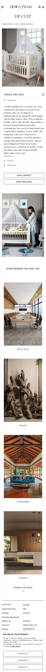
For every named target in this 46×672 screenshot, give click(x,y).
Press (5, 629)
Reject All (23, 667)
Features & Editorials (29, 630)
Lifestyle (6, 604)
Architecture (9, 609)
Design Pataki (7, 24)
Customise (23, 660)
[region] (23, 651)
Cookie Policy (15, 646)
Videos (5, 613)
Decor (26, 605)
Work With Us (30, 625)
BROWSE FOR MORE (23, 587)
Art (24, 609)
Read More (9, 156)
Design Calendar (10, 617)
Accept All (23, 654)
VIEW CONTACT (24, 175)
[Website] (23, 58)
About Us (6, 621)
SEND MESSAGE (24, 182)
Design (26, 621)
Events (26, 613)
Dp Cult (16, 24)
